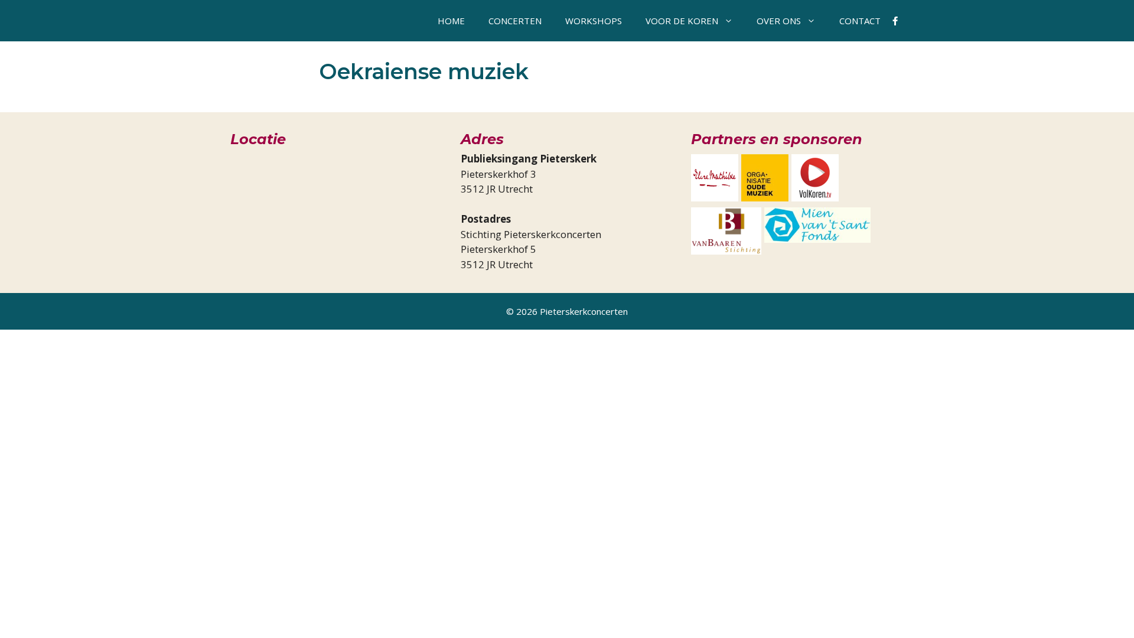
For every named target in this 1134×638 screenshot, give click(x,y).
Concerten (515, 21)
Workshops (593, 21)
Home (451, 21)
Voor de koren (682, 21)
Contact (860, 21)
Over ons (779, 21)
